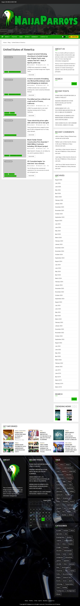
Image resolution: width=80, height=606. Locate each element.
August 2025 (58, 220)
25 (34, 519)
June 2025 (58, 227)
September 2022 (59, 339)
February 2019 (59, 383)
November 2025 (59, 210)
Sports (27, 36)
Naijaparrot (31, 64)
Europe (58, 554)
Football (58, 484)
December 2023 (59, 288)
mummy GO (59, 494)
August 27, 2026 (20, 439)
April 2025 (58, 234)
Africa (6, 174)
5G (57, 464)
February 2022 (59, 363)
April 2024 (58, 275)
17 (31, 516)
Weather (64, 515)
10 (31, 512)
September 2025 (59, 217)
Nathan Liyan (58, 142)
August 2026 (58, 180)
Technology (71, 508)
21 (43, 516)
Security (58, 580)
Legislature (66, 560)
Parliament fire (67, 498)
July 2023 (58, 305)
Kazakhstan (70, 488)
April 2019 (58, 377)
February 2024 (59, 281)
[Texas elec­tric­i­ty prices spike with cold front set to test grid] (14, 127)
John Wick (58, 149)
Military (72, 491)
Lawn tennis (59, 491)
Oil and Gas (59, 570)
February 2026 (59, 200)
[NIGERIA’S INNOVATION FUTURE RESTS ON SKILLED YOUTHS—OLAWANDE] (33, 435)
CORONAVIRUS (67, 468)
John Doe (58, 164)
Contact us (44, 36)
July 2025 (58, 224)
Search (58, 79)
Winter (71, 515)
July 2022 (58, 346)
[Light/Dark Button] (63, 37)
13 (40, 512)
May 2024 (58, 271)
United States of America (14, 71)
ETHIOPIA (69, 478)
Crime (21, 36)
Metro (65, 564)
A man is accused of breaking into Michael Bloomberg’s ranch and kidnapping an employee (38, 81)
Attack (68, 464)
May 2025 (58, 231)
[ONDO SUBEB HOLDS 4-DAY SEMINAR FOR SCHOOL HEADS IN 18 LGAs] (69, 415)
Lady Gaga (58, 157)
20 (40, 516)
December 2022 (59, 329)
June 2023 (58, 309)
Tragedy (12, 112)
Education (42, 442)
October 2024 (59, 254)
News (6, 36)
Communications (68, 540)
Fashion (58, 481)
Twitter (69, 511)
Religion (67, 430)
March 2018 (58, 387)
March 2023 (58, 319)
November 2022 (59, 332)
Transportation (22, 430)
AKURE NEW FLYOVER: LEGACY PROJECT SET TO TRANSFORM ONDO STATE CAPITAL (71, 448)
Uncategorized (70, 590)
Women (58, 594)
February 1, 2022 (41, 125)
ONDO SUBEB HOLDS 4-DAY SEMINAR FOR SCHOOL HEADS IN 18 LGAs (45, 448)
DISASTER (72, 471)
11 (34, 512)
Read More (31, 74)
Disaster (70, 544)
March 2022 (58, 360)
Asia (66, 534)
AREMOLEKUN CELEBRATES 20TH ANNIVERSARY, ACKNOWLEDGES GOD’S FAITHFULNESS (64, 117)
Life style (58, 564)
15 (46, 512)
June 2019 (58, 373)
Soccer (72, 501)
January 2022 (58, 366)
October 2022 (59, 336)
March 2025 (58, 237)
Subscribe (75, 36)
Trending (64, 587)
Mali (66, 491)
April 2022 (58, 356)
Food (69, 481)
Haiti (70, 484)
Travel (58, 511)
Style (63, 504)
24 (31, 519)
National (71, 564)
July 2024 (58, 264)
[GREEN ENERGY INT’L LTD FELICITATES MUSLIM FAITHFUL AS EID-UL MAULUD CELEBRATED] (58, 435)
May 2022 (58, 353)
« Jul (30, 525)
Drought (58, 547)
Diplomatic (11, 174)
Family (64, 554)
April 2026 (58, 193)
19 (37, 516)
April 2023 (58, 315)
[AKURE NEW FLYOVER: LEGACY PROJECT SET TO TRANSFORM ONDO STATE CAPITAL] (58, 447)
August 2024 (58, 261)
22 (46, 516)
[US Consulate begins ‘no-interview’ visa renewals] (14, 168)
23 (49, 516)
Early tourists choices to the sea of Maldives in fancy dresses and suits (65, 144)
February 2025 (59, 241)
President (65, 501)
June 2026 (58, 186)
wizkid (58, 518)
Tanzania (58, 508)
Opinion (16, 430)
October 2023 (59, 295)
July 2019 (58, 370)
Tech (64, 508)
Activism (65, 530)
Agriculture (59, 534)
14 (43, 512)
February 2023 (59, 322)
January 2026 (58, 203)
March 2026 (58, 197)
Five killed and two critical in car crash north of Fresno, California (38, 101)
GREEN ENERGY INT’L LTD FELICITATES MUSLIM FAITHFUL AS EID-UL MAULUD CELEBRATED (65, 110)
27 (40, 519)
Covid (57, 471)
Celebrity (58, 540)
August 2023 (58, 302)
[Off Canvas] (2, 36)
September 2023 (59, 298)
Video (57, 515)
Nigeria (58, 498)
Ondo (66, 442)
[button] (67, 36)
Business (34, 36)
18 (34, 516)
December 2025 (59, 207)
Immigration (59, 557)
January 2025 (58, 244)
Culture (64, 544)
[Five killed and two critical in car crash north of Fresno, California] (14, 107)
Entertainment (60, 478)
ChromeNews (49, 604)
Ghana (65, 484)
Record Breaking (67, 574)
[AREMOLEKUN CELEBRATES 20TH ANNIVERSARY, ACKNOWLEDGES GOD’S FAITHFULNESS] (57, 415)
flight (64, 481)
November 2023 (59, 292)
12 (37, 512)
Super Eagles (70, 504)
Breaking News (60, 537)
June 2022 (58, 349)
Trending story (60, 590)
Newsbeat (68, 494)
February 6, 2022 (41, 64)
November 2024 (59, 251)
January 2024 (58, 285)
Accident (7, 112)
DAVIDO (64, 471)
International (68, 557)
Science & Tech (67, 577)
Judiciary (58, 560)
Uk (74, 511)
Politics (14, 36)
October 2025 (59, 214)
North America (66, 567)
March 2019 (58, 380)
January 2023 (58, 326)
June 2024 (58, 268)
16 (49, 512)
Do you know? (60, 474)
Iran (63, 488)
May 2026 (58, 190)
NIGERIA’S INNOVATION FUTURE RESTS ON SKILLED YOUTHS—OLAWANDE (64, 103)
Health (58, 488)
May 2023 (58, 312)
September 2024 (59, 258)
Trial (63, 511)
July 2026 (58, 183)
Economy (65, 547)
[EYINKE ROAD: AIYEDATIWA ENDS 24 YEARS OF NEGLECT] (8, 435)
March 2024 (58, 278)
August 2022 (58, 343)
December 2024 (59, 247)
